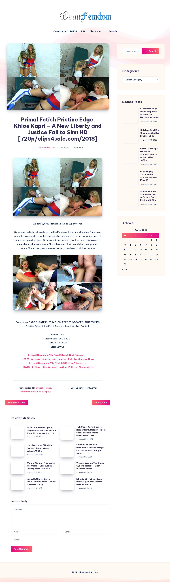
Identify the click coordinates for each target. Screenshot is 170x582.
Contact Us (59, 31)
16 (157, 250)
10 (125, 250)
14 (146, 250)
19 (135, 254)
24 (125, 259)
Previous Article (16, 402)
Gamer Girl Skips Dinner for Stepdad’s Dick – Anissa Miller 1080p (149, 154)
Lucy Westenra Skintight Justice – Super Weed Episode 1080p (39, 448)
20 (140, 254)
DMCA (73, 31)
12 (136, 250)
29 (151, 259)
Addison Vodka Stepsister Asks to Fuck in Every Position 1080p (148, 195)
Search (152, 51)
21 (146, 254)
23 (156, 254)
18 (130, 254)
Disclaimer (95, 31)
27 (140, 259)
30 (156, 259)
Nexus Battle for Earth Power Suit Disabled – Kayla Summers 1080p (41, 482)
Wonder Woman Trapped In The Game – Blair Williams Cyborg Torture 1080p (41, 466)
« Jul (124, 269)
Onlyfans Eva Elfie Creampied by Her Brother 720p (149, 133)
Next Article (101, 402)
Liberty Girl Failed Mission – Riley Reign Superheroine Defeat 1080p (90, 482)
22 (151, 254)
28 (146, 259)
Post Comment (21, 549)
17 (125, 254)
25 (130, 259)
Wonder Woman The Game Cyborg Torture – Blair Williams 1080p (90, 466)
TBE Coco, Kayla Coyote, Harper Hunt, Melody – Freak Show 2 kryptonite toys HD (41, 430)
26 (135, 259)
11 (130, 250)
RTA (83, 31)
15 (151, 250)
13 (141, 250)
